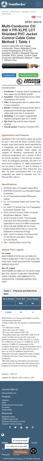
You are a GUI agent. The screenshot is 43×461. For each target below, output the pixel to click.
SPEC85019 (6, 14)
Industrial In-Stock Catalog (12, 424)
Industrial (5, 400)
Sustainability (7, 409)
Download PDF (9, 75)
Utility (4, 402)
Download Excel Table (28, 75)
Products (5, 11)
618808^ (8, 312)
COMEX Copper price (10, 419)
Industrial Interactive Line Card (13, 421)
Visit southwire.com (9, 393)
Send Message (21, 452)
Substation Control (29, 11)
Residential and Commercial (12, 405)
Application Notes (8, 416)
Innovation (6, 407)
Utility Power (15, 11)
